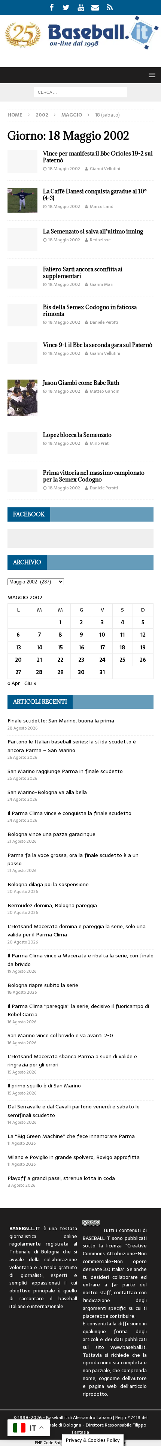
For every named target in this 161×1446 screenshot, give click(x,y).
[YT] (80, 7)
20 (18, 660)
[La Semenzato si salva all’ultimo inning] (22, 239)
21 (39, 660)
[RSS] (109, 7)
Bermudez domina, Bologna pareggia (52, 905)
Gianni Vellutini (105, 168)
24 (102, 660)
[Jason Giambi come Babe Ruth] (22, 398)
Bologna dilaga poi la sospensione (48, 884)
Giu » (30, 683)
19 (143, 647)
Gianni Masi (101, 284)
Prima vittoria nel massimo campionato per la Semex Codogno (94, 476)
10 (102, 635)
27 (18, 672)
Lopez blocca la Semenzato (77, 434)
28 (39, 672)
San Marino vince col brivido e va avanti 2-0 (60, 1035)
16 (81, 647)
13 (18, 647)
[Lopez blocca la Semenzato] (22, 443)
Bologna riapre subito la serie (42, 985)
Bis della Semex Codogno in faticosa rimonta (90, 310)
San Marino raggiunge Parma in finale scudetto (65, 771)
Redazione (100, 239)
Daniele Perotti (104, 322)
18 (122, 647)
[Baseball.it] (80, 48)
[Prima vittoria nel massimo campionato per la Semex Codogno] (22, 481)
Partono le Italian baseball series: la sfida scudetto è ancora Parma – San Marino (71, 745)
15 (60, 647)
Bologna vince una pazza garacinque (51, 834)
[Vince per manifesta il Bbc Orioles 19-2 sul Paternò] (22, 161)
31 (102, 672)
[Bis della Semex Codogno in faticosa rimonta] (22, 315)
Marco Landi (102, 206)
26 (143, 660)
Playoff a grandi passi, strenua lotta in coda (61, 1178)
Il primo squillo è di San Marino (44, 1085)
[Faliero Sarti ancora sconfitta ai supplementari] (22, 277)
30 (81, 672)
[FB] (51, 7)
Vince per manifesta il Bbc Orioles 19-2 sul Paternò (98, 157)
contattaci (125, 1292)
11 (122, 635)
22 (60, 660)
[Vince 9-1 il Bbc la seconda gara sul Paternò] (22, 353)
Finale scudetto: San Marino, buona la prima (60, 720)
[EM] (95, 7)
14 (39, 647)
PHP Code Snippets (52, 1442)
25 (122, 660)
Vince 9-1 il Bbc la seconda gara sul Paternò (97, 344)
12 (143, 635)
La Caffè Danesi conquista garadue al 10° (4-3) (95, 195)
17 (102, 647)
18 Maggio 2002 (64, 168)
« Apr (13, 683)
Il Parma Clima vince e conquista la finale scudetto (69, 813)
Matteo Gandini (105, 391)
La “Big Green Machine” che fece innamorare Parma (71, 1136)
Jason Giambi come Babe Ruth (81, 382)
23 (81, 660)
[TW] (66, 7)
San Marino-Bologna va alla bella (47, 792)
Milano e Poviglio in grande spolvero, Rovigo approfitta (73, 1157)
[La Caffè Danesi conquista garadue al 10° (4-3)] (22, 200)
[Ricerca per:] (80, 92)
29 (60, 672)
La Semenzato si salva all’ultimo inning (93, 231)
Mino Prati (100, 443)
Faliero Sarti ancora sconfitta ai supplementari (82, 273)
